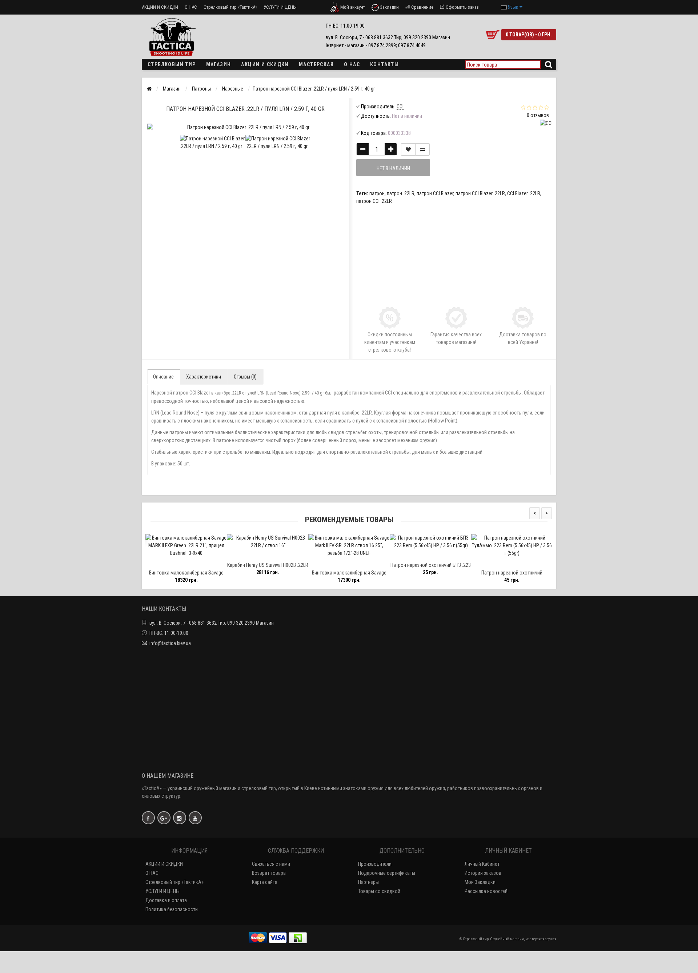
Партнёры (368, 882)
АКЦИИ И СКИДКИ (160, 7)
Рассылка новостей (486, 891)
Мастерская (316, 64)
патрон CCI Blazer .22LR (480, 193)
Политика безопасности (171, 909)
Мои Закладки (480, 882)
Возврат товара (269, 873)
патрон (377, 193)
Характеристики (203, 377)
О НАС (191, 7)
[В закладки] (408, 149)
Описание (163, 377)
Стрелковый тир (172, 64)
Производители (375, 864)
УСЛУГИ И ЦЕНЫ (280, 7)
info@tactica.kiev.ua (170, 643)
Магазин (218, 64)
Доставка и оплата (166, 900)
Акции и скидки (265, 64)
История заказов (483, 873)
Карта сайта (264, 882)
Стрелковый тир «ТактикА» (230, 7)
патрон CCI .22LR (374, 201)
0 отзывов (538, 115)
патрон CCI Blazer (435, 193)
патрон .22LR (400, 193)
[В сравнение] (422, 149)
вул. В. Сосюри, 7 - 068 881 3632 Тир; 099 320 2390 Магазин (211, 623)
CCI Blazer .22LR (523, 193)
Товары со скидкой (379, 891)
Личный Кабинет (482, 864)
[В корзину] (160, 563)
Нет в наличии (393, 168)
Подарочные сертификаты (386, 873)
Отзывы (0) (245, 377)
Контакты (384, 64)
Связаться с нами (271, 864)
